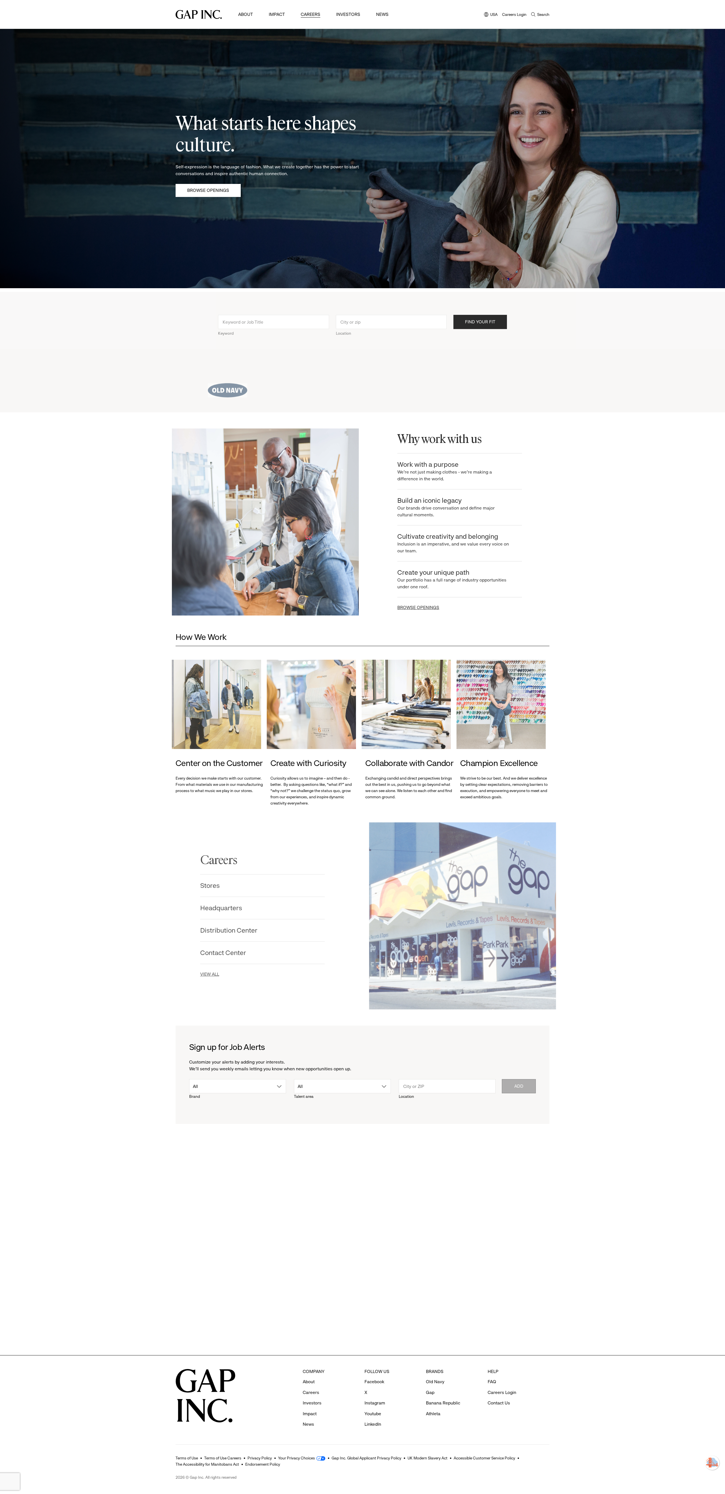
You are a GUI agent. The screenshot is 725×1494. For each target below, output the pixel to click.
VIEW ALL (216, 974)
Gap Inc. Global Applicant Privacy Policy (366, 1458)
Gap (374, 1290)
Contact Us (499, 1403)
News (382, 14)
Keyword (226, 329)
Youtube (372, 1413)
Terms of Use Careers (222, 1458)
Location (343, 329)
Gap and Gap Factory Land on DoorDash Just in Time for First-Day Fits (502, 1306)
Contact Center (230, 953)
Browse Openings (208, 190)
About (245, 14)
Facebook (374, 1381)
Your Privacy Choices (296, 1458)
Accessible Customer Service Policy (484, 1458)
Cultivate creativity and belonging (449, 542)
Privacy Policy (260, 1458)
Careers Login (514, 14)
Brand (194, 1096)
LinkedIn (372, 1424)
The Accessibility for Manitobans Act (207, 1464)
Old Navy (435, 1381)
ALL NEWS (527, 1167)
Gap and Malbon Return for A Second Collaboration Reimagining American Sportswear (405, 1315)
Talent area (304, 1096)
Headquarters (228, 908)
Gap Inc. (190, 1290)
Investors (348, 14)
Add (518, 1086)
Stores (216, 886)
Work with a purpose (441, 470)
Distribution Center (235, 930)
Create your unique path (448, 578)
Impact (277, 14)
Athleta (285, 1290)
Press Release (194, 1198)
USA (491, 15)
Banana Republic (443, 1403)
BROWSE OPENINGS (415, 607)
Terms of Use (187, 1458)
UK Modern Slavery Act (427, 1458)
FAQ (492, 1381)
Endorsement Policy (262, 1464)
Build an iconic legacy (442, 506)
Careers (310, 14)
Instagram (374, 1403)
